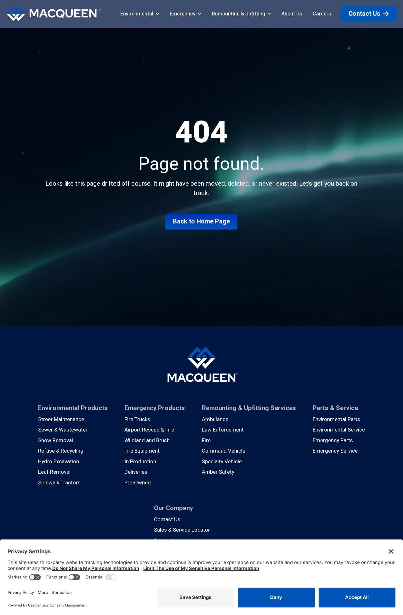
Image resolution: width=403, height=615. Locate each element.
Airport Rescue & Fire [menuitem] (149, 430)
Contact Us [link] (364, 13)
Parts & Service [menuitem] (335, 408)
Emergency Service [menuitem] (335, 451)
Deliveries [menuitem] (135, 472)
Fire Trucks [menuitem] (137, 419)
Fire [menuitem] (206, 440)
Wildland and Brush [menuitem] (147, 440)
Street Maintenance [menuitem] (61, 419)
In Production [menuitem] (140, 461)
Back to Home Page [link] (201, 221)
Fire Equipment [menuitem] (142, 451)
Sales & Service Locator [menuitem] (182, 530)
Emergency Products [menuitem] (154, 408)
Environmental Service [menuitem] (339, 430)
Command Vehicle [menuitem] (223, 451)
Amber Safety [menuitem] (218, 472)
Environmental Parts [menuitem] (336, 419)
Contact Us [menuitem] (167, 519)
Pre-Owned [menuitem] (137, 483)
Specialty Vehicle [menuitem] (222, 461)
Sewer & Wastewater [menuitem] (63, 430)
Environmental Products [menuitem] (73, 408)
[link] (53, 14)
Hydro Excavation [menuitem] (58, 461)
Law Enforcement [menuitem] (223, 430)
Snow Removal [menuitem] (55, 440)
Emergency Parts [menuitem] (333, 440)
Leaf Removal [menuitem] (54, 472)
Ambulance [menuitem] (215, 419)
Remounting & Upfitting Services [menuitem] (249, 408)
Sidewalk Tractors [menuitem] (59, 483)
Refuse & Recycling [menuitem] (60, 451)
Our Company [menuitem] (173, 508)
